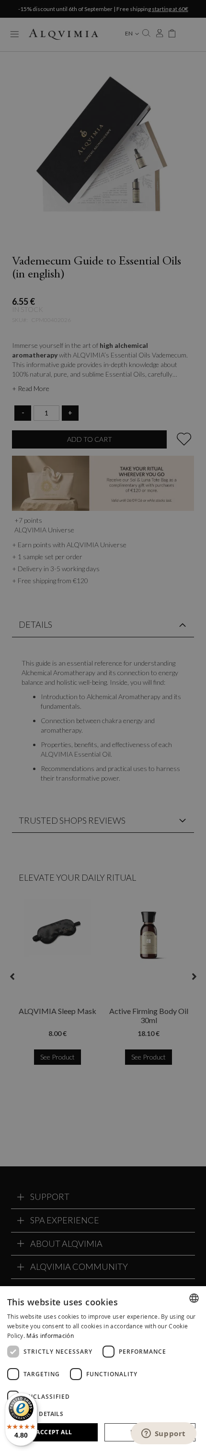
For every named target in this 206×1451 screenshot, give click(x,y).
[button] (103, 1413)
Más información (50, 1335)
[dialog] (103, 1368)
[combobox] (194, 1298)
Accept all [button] (54, 1432)
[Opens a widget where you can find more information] (163, 1434)
